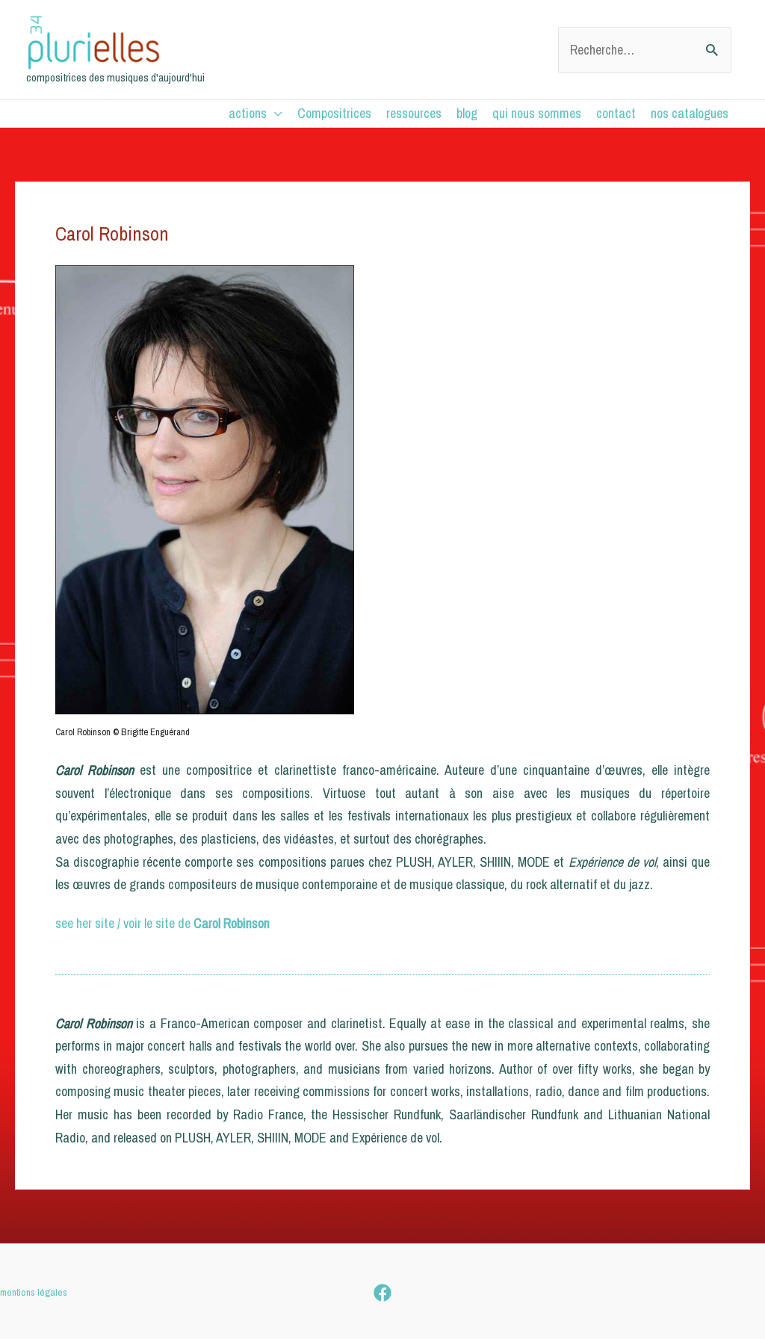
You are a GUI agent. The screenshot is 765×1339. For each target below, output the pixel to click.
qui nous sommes (536, 113)
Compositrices (334, 113)
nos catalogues (689, 113)
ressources (414, 113)
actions (248, 113)
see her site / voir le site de (162, 923)
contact (616, 113)
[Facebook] (382, 1293)
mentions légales (33, 1292)
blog (466, 113)
